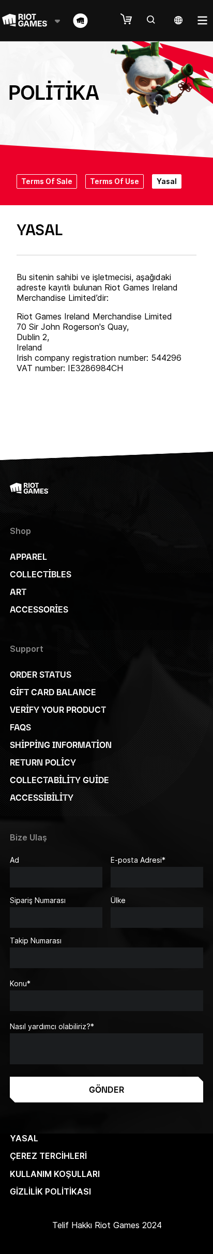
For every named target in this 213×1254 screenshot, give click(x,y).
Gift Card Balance (53, 692)
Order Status (40, 674)
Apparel (28, 557)
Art (18, 592)
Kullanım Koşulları (55, 1174)
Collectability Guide (59, 780)
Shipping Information (61, 745)
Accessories (39, 609)
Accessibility (41, 797)
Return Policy (43, 762)
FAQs (20, 727)
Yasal (24, 1138)
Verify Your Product (58, 710)
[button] (131, 19)
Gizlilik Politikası (50, 1191)
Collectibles (40, 574)
